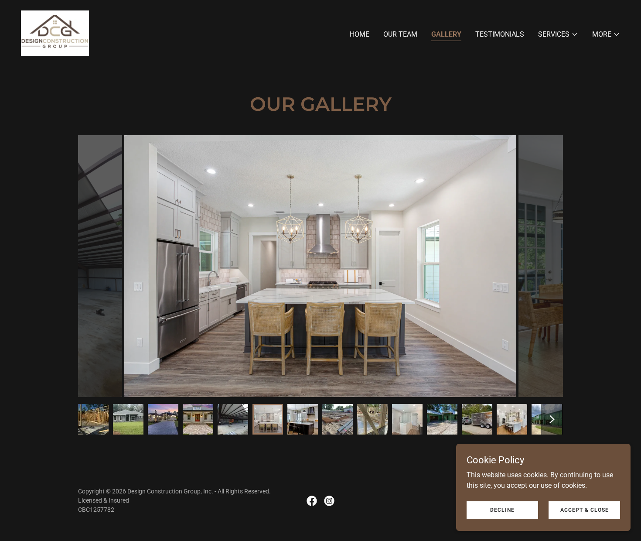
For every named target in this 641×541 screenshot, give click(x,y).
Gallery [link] (446, 34)
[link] (55, 32)
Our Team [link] (400, 34)
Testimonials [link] (499, 34)
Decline (502, 510)
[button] (558, 34)
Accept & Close (584, 510)
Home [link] (359, 34)
